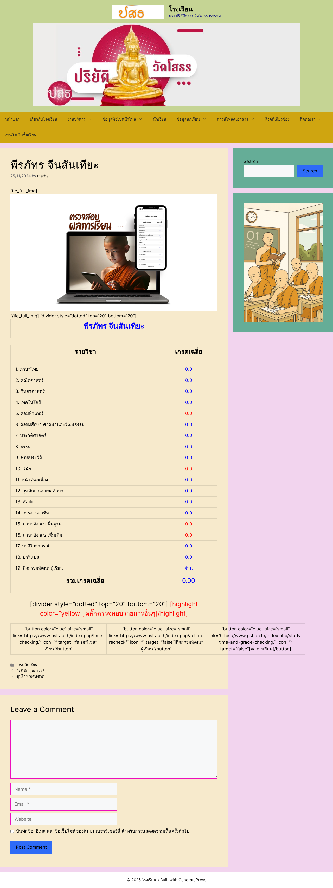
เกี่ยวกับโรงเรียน (43, 119)
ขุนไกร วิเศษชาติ (30, 676)
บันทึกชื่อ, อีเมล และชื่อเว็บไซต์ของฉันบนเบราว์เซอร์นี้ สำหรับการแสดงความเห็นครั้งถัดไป (102, 831)
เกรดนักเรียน (26, 665)
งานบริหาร (77, 119)
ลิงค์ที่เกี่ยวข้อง (277, 119)
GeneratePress (192, 879)
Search (251, 161)
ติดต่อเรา (307, 119)
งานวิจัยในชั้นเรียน (20, 134)
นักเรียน (159, 119)
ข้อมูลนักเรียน (188, 119)
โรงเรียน (181, 9)
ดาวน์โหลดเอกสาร (232, 119)
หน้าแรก (12, 119)
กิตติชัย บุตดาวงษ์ (30, 670)
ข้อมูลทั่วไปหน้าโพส (119, 119)
